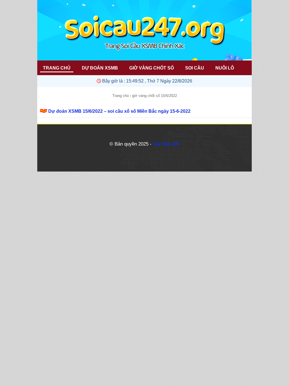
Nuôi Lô (224, 68)
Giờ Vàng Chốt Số (151, 68)
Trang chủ (120, 96)
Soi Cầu (194, 68)
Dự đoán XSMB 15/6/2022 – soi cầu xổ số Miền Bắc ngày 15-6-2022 (119, 111)
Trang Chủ (57, 68)
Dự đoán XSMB (100, 68)
